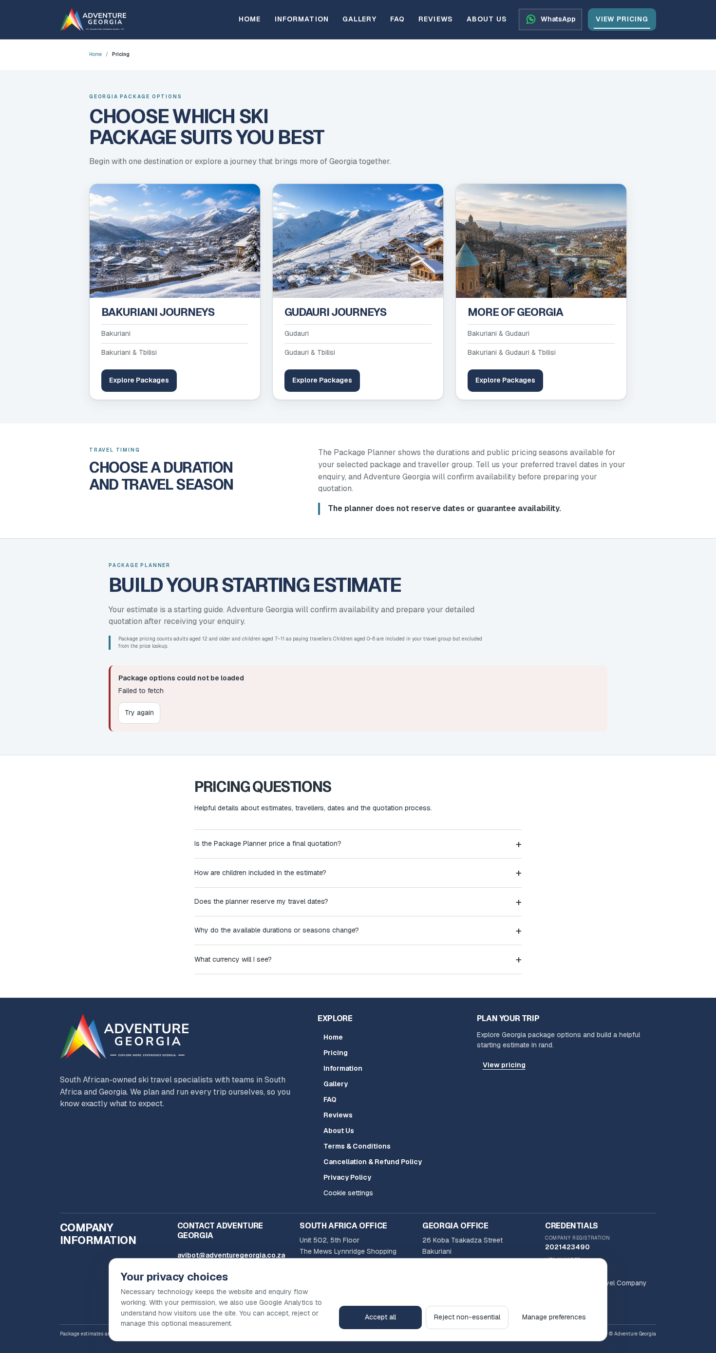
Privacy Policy (347, 1177)
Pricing (335, 1052)
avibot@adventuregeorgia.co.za (231, 1255)
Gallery (359, 19)
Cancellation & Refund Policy (372, 1161)
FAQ (397, 19)
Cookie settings (348, 1192)
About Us (487, 19)
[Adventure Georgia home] (128, 1036)
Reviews (435, 19)
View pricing (622, 19)
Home (250, 19)
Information (302, 19)
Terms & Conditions (357, 1146)
